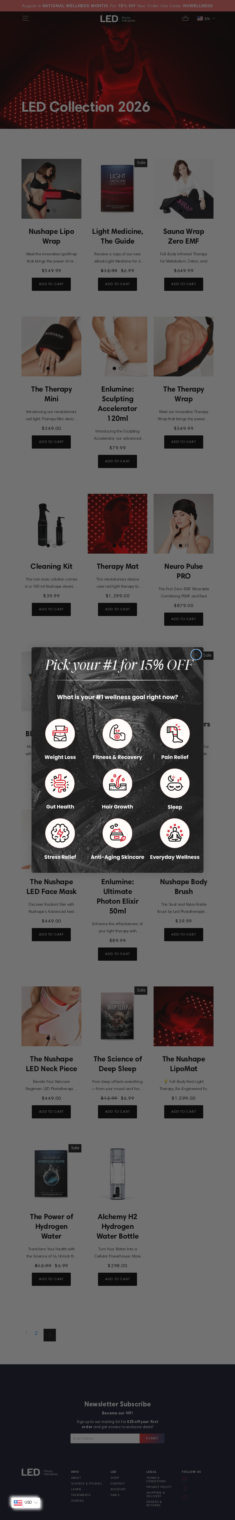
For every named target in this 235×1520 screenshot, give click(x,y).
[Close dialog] (196, 655)
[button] (60, 739)
